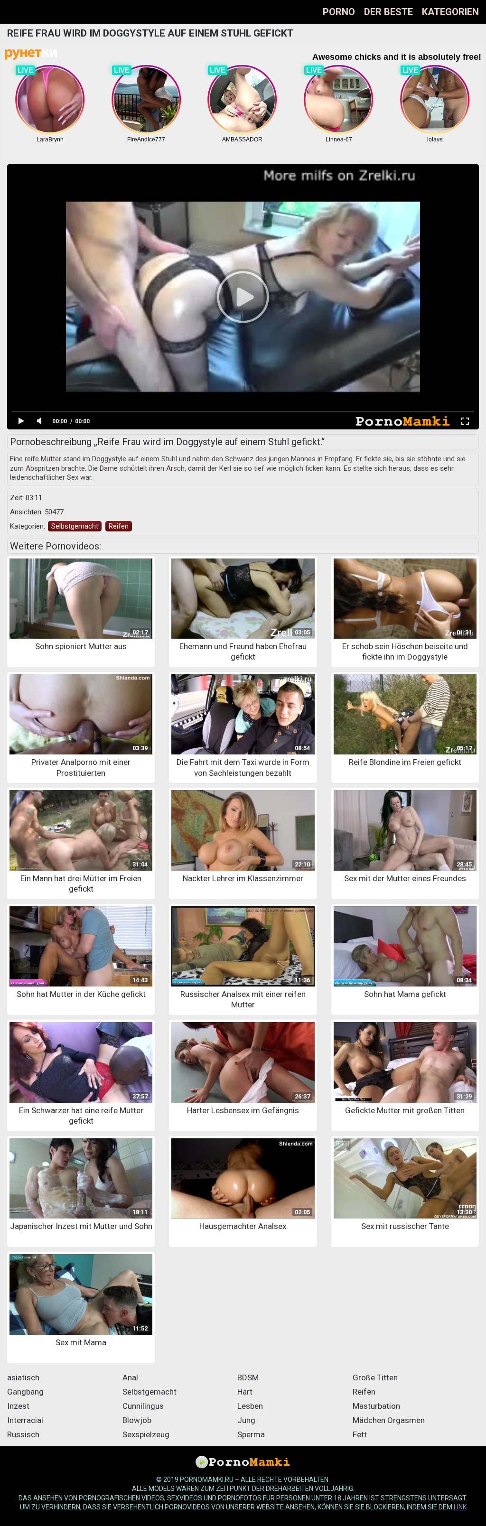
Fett (360, 1434)
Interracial (25, 1420)
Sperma (251, 1434)
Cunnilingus (143, 1406)
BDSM (248, 1377)
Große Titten (375, 1377)
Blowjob (136, 1420)
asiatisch (23, 1377)
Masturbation (376, 1406)
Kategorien (450, 12)
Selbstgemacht (74, 526)
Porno (339, 12)
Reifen (119, 526)
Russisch (23, 1434)
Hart (244, 1391)
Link (460, 1507)
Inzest (18, 1406)
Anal (130, 1377)
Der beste (388, 12)
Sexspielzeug (145, 1434)
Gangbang (25, 1391)
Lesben (250, 1406)
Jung (246, 1420)
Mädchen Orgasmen (389, 1420)
